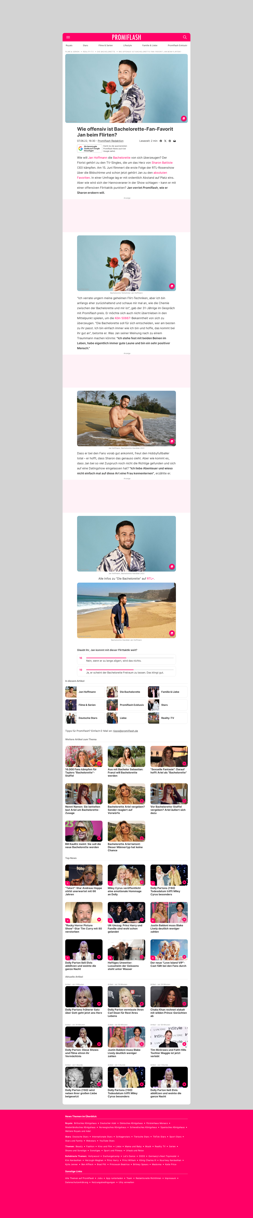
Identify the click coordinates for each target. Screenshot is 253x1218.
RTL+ (150, 578)
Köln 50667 (122, 318)
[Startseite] (126, 37)
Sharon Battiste (162, 162)
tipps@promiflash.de (125, 730)
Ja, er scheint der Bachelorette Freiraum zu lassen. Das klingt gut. (125, 672)
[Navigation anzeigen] (68, 37)
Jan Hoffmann (97, 157)
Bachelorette (121, 157)
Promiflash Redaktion (110, 140)
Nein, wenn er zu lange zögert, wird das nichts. (113, 660)
